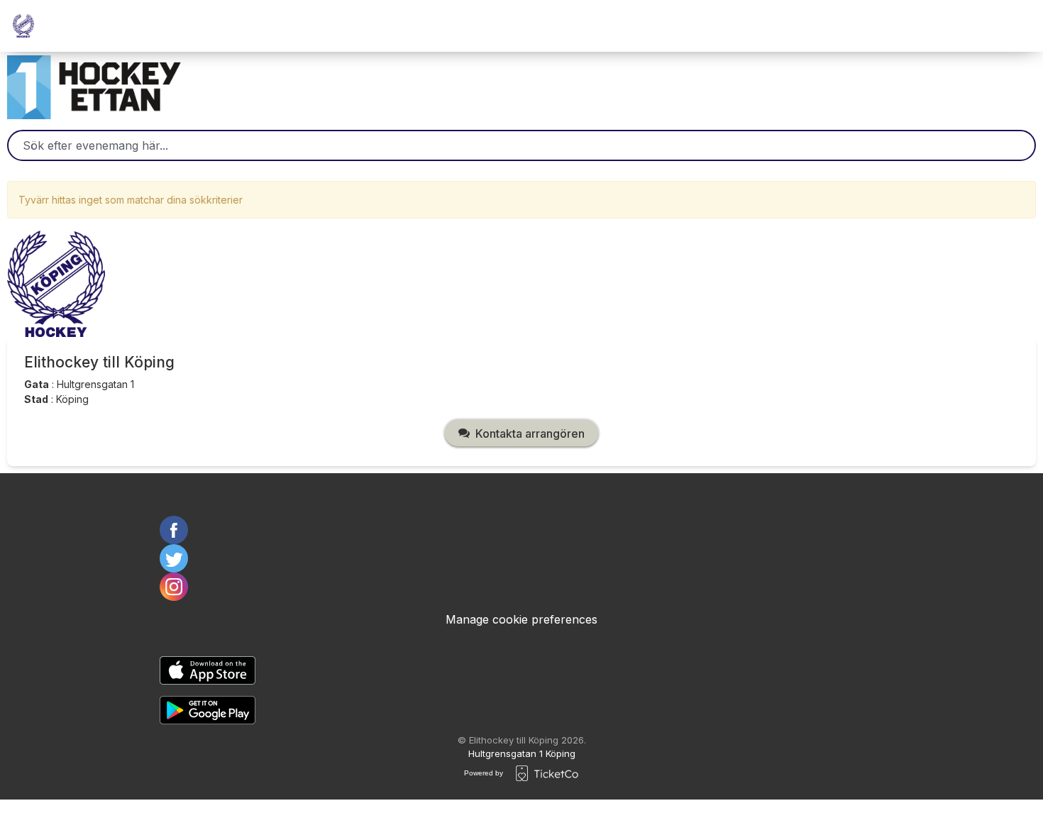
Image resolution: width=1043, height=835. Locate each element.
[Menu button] (1015, 26)
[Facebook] (521, 530)
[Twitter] (521, 558)
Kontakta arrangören (530, 433)
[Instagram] (521, 587)
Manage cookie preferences (521, 619)
